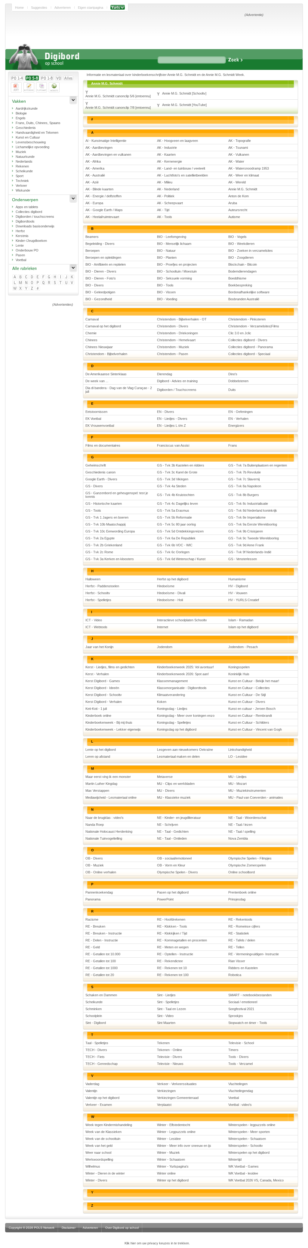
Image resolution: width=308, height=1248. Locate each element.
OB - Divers (94, 858)
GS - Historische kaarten (103, 503)
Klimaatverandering (171, 695)
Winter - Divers (96, 1180)
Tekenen (163, 1043)
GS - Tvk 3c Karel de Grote (177, 472)
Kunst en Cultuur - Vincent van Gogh (255, 729)
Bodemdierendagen (242, 271)
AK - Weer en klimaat (243, 175)
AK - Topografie (239, 140)
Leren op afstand (97, 756)
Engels (21, 118)
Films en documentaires (102, 445)
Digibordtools (25, 221)
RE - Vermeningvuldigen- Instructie (253, 954)
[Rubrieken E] (38, 277)
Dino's (232, 374)
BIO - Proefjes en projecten (177, 264)
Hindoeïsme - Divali (171, 593)
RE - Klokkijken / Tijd (172, 933)
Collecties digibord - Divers (247, 340)
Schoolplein (93, 1016)
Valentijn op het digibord (102, 1098)
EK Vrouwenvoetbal (99, 425)
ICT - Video (93, 620)
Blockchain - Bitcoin (242, 264)
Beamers (92, 237)
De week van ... (96, 381)
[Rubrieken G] (49, 277)
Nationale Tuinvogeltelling (103, 838)
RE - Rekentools (240, 919)
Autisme (234, 217)
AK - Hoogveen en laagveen (177, 140)
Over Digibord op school (122, 1227)
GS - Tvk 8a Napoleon (244, 486)
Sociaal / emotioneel (242, 1002)
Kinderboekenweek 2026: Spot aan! (183, 674)
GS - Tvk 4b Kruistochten (175, 495)
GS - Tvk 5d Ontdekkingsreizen (180, 531)
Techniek (22, 181)
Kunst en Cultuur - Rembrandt (250, 715)
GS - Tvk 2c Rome (99, 552)
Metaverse (165, 776)
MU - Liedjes (237, 776)
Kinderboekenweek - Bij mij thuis (108, 722)
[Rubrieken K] (72, 277)
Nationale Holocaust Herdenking (108, 831)
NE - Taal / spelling (241, 831)
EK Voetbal (93, 418)
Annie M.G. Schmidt (242, 189)
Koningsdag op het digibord (176, 729)
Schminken (93, 1009)
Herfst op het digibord (172, 579)
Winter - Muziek (168, 1152)
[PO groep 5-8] (32, 78)
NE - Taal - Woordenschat (247, 817)
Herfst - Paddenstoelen (102, 586)
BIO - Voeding (167, 299)
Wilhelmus (92, 1166)
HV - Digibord (238, 586)
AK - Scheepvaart (170, 203)
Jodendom (164, 647)
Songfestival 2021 (241, 1009)
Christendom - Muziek (173, 347)
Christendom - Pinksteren (247, 319)
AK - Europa (94, 203)
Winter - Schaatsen (171, 1159)
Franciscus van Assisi (173, 445)
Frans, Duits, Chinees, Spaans (38, 123)
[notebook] (28, 87)
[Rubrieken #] (38, 289)
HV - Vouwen (237, 593)
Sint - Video (165, 1016)
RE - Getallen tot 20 (99, 975)
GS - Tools (93, 510)
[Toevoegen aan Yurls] (117, 7)
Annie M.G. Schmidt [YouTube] (184, 105)
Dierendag (164, 374)
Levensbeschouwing (31, 142)
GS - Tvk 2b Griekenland (103, 545)
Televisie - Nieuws (170, 1063)
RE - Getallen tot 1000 (101, 968)
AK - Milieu (164, 182)
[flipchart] (41, 87)
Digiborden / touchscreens (35, 216)
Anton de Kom (238, 196)
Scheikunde (24, 171)
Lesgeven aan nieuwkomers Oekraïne (185, 749)
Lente (20, 245)
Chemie (91, 333)
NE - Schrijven (167, 824)
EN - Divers (165, 411)
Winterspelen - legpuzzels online (251, 1125)
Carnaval (92, 319)
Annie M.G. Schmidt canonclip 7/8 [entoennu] (118, 107)
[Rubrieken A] (15, 277)
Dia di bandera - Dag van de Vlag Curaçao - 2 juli (118, 389)
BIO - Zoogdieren (241, 257)
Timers (233, 1050)
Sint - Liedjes (166, 995)
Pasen (20, 255)
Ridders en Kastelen (243, 968)
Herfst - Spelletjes (98, 600)
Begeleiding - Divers (100, 243)
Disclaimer (68, 1227)
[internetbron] (54, 87)
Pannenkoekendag (99, 892)
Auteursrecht (237, 210)
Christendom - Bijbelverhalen (106, 354)
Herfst (20, 231)
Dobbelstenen (238, 381)
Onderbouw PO (27, 250)
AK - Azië (92, 182)
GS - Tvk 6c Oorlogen (173, 552)
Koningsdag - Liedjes (172, 708)
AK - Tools (164, 217)
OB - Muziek (94, 865)
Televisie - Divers (169, 1057)
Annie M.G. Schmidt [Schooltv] (184, 93)
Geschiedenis (26, 127)
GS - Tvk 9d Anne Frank (246, 545)
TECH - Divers (96, 1050)
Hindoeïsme (165, 586)
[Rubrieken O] (32, 283)
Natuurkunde (25, 156)
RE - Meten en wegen (173, 947)
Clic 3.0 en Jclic (239, 333)
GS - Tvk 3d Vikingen (172, 479)
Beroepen (92, 250)
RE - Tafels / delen (241, 940)
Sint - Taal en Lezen (171, 1009)
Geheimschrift (95, 465)
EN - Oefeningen (240, 411)
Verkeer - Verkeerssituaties (177, 1084)
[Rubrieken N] (26, 283)
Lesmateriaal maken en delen (178, 756)
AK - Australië (95, 175)
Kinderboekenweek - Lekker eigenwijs (113, 729)
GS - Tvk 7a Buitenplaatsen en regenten (257, 465)
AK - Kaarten (166, 154)
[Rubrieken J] (66, 277)
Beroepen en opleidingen (103, 257)
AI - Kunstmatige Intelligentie (105, 140)
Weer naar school (98, 1152)
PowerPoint (165, 899)
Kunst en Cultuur (28, 137)
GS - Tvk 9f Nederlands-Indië (249, 552)
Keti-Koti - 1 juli (96, 708)
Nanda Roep (94, 824)
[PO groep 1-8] (47, 78)
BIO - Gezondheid (98, 299)
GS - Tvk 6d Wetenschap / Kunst (181, 559)
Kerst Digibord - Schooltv (103, 695)
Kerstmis (22, 236)
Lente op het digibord (100, 749)
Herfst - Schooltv (97, 593)
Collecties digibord (29, 212)
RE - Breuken (95, 926)
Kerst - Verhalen (97, 674)
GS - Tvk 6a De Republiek (176, 538)
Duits (232, 390)
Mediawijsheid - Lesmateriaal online (111, 797)
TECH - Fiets (95, 1057)
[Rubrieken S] (55, 283)
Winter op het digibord (173, 1180)
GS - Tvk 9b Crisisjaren (245, 531)
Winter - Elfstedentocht (173, 1125)
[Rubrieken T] (61, 283)
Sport (19, 176)
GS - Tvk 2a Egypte (100, 538)
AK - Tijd (163, 210)
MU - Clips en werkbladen (176, 783)
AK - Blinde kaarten (99, 189)
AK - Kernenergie (169, 161)
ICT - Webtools (96, 627)
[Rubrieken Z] (32, 289)
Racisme (91, 919)
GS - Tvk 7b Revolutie (244, 472)
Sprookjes (235, 1016)
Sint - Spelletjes (168, 1002)
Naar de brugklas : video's (104, 817)
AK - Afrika (93, 161)
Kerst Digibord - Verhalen (103, 702)
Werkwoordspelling (99, 1159)
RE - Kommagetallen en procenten (182, 940)
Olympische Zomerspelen (247, 865)
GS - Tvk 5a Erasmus (173, 510)
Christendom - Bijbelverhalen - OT (182, 319)
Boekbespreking (240, 285)
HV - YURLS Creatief (243, 600)
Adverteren (62, 7)
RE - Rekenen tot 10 (172, 968)
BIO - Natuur (166, 250)
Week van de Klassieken (103, 1132)
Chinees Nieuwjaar (99, 347)
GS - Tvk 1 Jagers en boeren (106, 517)
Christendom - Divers (172, 326)
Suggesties (39, 7)
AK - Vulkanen (238, 154)
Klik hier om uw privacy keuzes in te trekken (157, 1243)
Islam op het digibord (243, 627)
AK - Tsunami (238, 147)
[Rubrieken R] (49, 283)
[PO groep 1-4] (17, 78)
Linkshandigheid (240, 749)
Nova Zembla (238, 838)
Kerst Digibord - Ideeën (102, 688)
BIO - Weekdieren (241, 243)
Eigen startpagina (90, 7)
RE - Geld (92, 947)
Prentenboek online (242, 892)
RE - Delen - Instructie (101, 940)
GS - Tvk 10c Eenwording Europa (110, 531)
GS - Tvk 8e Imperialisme (247, 517)
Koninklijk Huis (238, 674)
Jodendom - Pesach (243, 647)
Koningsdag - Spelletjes (174, 722)
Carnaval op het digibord (103, 326)
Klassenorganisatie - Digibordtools (182, 688)
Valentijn (91, 1091)
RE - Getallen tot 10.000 (102, 954)
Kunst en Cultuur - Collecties (249, 688)
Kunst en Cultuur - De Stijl (247, 695)
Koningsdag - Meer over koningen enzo (185, 715)
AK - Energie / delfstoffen (103, 196)
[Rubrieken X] (21, 289)
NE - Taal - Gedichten (173, 831)
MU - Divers (166, 790)
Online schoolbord (241, 872)
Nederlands (24, 161)
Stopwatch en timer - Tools (247, 1023)
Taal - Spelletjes (96, 1043)
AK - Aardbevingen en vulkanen (108, 154)
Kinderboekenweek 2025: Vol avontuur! (185, 667)
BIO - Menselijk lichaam (174, 243)
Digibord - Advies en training (177, 381)
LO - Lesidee (237, 756)
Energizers (236, 425)
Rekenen (22, 166)
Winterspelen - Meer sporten (249, 1132)
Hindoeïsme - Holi (170, 600)
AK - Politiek (165, 196)
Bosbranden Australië (243, 299)
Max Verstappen (97, 790)
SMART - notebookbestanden (250, 995)
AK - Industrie (167, 147)
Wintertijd (235, 1159)
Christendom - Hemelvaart (176, 340)
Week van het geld (98, 1145)
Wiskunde (23, 190)
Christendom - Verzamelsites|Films (253, 326)
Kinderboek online (98, 715)
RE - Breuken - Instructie (103, 933)
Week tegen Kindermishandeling (108, 1125)
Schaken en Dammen (101, 995)
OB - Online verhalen (100, 872)
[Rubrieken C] (26, 277)
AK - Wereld (237, 182)
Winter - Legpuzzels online (176, 1132)
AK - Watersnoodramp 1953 (248, 168)
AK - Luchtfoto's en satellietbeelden (182, 175)
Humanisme (237, 579)
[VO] (58, 78)
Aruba (232, 203)
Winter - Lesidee (169, 1138)
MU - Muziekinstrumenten (247, 790)
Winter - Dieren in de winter (105, 1173)
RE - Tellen (236, 947)
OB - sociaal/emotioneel (174, 858)
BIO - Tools (165, 285)
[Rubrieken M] (21, 283)
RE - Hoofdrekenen (171, 919)
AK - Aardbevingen (98, 147)
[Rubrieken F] (44, 277)
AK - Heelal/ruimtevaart (102, 217)
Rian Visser (236, 961)
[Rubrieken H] (55, 277)
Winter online (166, 1173)
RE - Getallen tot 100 (100, 961)
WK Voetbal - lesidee (243, 1173)
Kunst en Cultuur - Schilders (248, 722)
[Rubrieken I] (61, 277)
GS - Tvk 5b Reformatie (174, 517)
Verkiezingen (166, 1091)
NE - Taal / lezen (240, 824)
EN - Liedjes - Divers (172, 418)
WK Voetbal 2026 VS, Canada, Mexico (256, 1180)
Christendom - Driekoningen (177, 333)
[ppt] (16, 87)
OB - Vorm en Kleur (171, 865)
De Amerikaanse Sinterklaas (106, 374)
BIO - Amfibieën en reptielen (105, 264)
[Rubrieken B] (21, 277)
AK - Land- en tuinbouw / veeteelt (181, 168)
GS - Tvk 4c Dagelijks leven (177, 503)
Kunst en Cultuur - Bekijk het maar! (253, 681)
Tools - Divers (238, 1057)
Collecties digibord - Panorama (250, 347)
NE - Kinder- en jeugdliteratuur (179, 817)
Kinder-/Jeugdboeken (31, 240)
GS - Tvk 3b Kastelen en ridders (180, 465)
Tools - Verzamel (240, 1063)
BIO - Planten (167, 257)
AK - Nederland (168, 189)
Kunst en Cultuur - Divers (246, 702)
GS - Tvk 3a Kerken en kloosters (109, 559)
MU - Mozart (237, 783)
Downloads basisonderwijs (35, 226)
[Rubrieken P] (38, 283)
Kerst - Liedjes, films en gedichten (109, 667)
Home (19, 7)
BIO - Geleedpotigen (100, 292)
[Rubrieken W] (15, 289)
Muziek (21, 152)
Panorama (92, 899)
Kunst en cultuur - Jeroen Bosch (252, 708)
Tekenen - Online (169, 1050)
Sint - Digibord (95, 1023)
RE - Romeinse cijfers (244, 926)
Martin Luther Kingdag (101, 783)
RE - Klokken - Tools (172, 926)
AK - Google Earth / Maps (104, 210)
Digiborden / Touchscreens (176, 390)
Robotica (234, 975)
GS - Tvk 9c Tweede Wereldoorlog (253, 538)
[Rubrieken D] (32, 277)
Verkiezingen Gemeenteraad (178, 1098)
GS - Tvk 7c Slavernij (244, 479)
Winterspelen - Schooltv (245, 1145)
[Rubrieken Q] (44, 283)
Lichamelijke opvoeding (32, 147)
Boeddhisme (237, 278)
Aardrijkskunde (27, 108)
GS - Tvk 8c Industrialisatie (248, 503)
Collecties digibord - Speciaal (249, 354)
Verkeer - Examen (98, 1104)
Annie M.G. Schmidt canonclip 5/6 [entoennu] (118, 96)
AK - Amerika (94, 168)
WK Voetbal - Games (243, 1166)
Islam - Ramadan (240, 620)
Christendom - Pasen (172, 354)
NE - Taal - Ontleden (172, 838)
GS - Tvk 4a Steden (171, 486)
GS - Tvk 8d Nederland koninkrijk (252, 510)
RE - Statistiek (238, 933)
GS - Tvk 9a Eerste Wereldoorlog (252, 524)
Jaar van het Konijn (99, 647)
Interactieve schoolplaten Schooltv (182, 620)
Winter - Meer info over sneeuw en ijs (184, 1145)
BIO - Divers (94, 285)
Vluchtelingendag (240, 1091)
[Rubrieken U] (66, 283)
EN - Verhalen (238, 418)
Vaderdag (92, 1084)
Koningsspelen (239, 667)
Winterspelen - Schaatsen (247, 1138)
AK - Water (236, 161)
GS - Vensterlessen (242, 559)
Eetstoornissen (96, 411)
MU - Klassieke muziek (174, 797)
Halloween (92, 579)
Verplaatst (164, 1104)
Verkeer (21, 185)
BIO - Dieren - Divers (100, 271)
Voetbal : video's (240, 1104)
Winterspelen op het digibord (249, 1152)
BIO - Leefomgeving (171, 237)
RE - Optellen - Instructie (175, 954)
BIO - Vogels (237, 237)
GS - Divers (94, 486)
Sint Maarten (166, 1023)
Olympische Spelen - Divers (177, 872)
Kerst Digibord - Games (102, 681)
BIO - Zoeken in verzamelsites (250, 250)
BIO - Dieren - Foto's (100, 278)
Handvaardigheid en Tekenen (37, 132)
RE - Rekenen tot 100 (173, 975)
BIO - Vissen (166, 292)
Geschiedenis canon (100, 472)
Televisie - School (241, 1043)
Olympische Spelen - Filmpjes (250, 858)
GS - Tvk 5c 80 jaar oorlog (176, 524)
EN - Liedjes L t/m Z (171, 425)
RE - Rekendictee (170, 961)
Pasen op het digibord (173, 892)
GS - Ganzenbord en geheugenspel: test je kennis (116, 494)
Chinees (91, 340)
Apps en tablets (27, 207)
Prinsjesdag (236, 899)
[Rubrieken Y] (26, 289)
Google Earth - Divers (101, 479)
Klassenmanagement (172, 681)
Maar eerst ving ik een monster (108, 776)
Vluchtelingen (238, 1084)
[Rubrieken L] (15, 283)
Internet (162, 627)
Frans (232, 445)
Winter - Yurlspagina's (173, 1166)
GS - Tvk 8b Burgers (243, 495)
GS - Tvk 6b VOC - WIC (174, 545)
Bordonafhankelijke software (249, 292)
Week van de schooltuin (102, 1138)
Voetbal (21, 260)
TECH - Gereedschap (101, 1063)
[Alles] (68, 78)
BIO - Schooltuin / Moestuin (177, 271)
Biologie (21, 113)
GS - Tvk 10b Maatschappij (105, 524)
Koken (161, 702)
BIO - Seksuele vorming (174, 278)
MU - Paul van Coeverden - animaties (255, 797)
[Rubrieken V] (72, 283)
